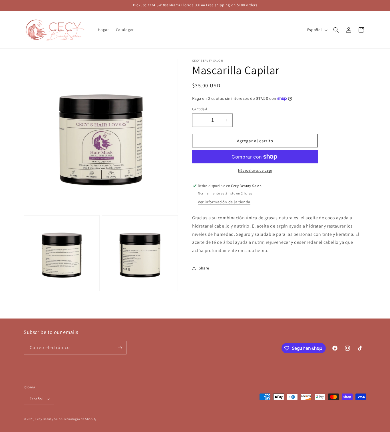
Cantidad (199, 108)
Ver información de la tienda (224, 201)
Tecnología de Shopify (80, 419)
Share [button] (204, 268)
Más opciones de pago (255, 170)
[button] (336, 30)
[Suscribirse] (120, 347)
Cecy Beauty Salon (49, 419)
